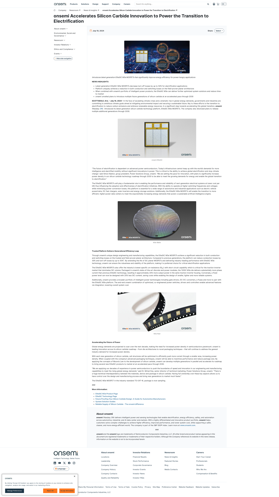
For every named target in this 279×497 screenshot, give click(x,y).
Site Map (156, 487)
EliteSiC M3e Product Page (106, 394)
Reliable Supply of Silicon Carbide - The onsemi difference (119, 404)
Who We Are (201, 469)
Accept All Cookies (67, 491)
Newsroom (58, 40)
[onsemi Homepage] (60, 4)
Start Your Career (203, 457)
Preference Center (169, 487)
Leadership (105, 461)
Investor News (139, 473)
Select (218, 31)
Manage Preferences (14, 491)
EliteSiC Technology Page (106, 396)
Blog (166, 465)
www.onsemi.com (187, 425)
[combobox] (170, 4)
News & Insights (171, 457)
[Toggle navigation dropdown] (67, 28)
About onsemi (59, 29)
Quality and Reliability (110, 478)
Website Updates (203, 487)
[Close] (74, 476)
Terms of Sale (124, 487)
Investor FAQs (138, 478)
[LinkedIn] (55, 463)
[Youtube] (59, 463)
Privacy (148, 487)
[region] (40, 484)
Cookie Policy (137, 487)
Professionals (201, 461)
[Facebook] (69, 463)
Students (200, 465)
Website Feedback (186, 487)
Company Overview (109, 465)
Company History (108, 469)
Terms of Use (110, 487)
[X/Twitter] (64, 463)
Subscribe (216, 487)
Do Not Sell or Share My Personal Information (85, 487)
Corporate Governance (142, 465)
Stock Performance (141, 461)
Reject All (50, 491)
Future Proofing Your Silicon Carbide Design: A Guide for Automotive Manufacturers (130, 399)
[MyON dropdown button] (214, 4)
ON (101, 109)
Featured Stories (171, 461)
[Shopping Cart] (219, 4)
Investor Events (139, 469)
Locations (105, 457)
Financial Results (139, 457)
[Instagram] (74, 463)
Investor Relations (61, 45)
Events (57, 54)
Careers (200, 452)
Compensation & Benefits (206, 473)
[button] (208, 4)
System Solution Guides (105, 401)
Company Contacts (109, 473)
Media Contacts (171, 469)
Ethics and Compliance (63, 49)
